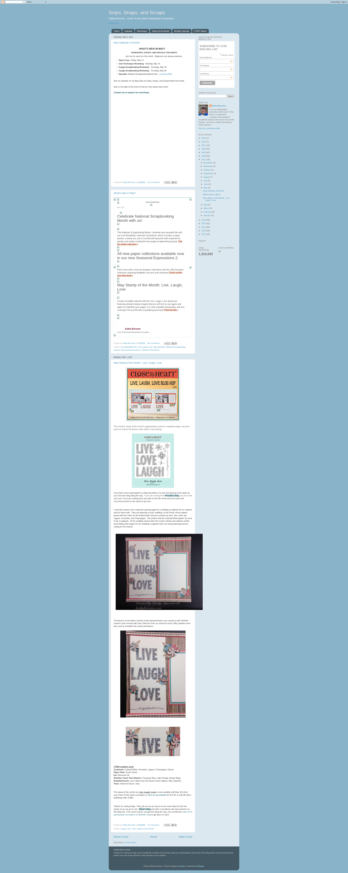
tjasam (183, 866)
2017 (203, 160)
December (208, 163)
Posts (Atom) (130, 842)
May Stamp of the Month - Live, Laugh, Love (138, 362)
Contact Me (114, 23)
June (206, 184)
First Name (216, 65)
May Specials (159, 347)
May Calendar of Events (127, 42)
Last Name (216, 74)
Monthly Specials (181, 31)
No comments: (154, 182)
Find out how (170, 310)
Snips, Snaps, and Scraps (137, 12)
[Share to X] (170, 182)
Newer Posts (121, 836)
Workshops (142, 31)
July (206, 181)
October (207, 170)
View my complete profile (209, 128)
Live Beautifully (165, 73)
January (207, 215)
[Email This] (165, 182)
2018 (203, 156)
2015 (203, 223)
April (206, 205)
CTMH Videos (200, 31)
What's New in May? (125, 193)
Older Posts (185, 836)
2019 (203, 153)
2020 (203, 149)
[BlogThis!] (168, 182)
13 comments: (153, 825)
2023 (203, 138)
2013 (203, 231)
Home (116, 31)
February (208, 212)
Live (128, 829)
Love (134, 829)
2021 (203, 145)
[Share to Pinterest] (175, 182)
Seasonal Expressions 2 (131, 350)
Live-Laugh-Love (145, 347)
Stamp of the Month (160, 31)
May (206, 188)
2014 (203, 227)
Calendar (128, 31)
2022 (203, 142)
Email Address (216, 57)
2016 (203, 220)
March (207, 208)
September (209, 173)
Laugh (123, 829)
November (208, 166)
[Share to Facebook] (173, 182)
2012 (203, 234)
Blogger (201, 866)
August (207, 177)
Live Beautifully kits (128, 347)
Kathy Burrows (219, 106)
